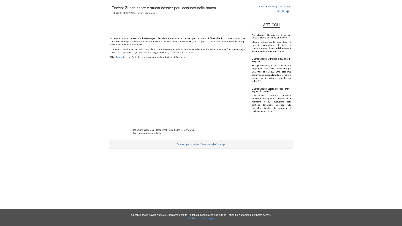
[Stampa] (287, 11)
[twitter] (278, 11)
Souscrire (205, 144)
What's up (272, 6)
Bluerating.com (123, 57)
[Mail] (283, 11)
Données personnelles (188, 144)
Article (262, 6)
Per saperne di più (203, 218)
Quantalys (220, 144)
